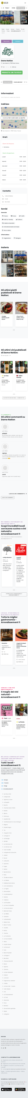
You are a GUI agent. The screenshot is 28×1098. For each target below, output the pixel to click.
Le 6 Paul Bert (6, 902)
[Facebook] (5, 1048)
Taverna (5, 933)
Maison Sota (6, 922)
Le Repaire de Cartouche (9, 852)
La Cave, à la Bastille (8, 905)
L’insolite (5, 927)
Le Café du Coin (7, 847)
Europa (13, 29)
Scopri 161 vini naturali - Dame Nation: (14, 397)
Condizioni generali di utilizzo (13, 1071)
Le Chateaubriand (8, 994)
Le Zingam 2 (6, 836)
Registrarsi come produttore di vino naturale (14, 1063)
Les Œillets (6, 914)
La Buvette (6, 861)
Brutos (5, 930)
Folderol (5, 975)
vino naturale (20, 1082)
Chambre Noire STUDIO (9, 808)
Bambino (5, 1005)
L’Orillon (5, 983)
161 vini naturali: (5, 355)
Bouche (5, 805)
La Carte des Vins (7, 844)
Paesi (7, 8)
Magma (5, 824)
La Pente (21, 722)
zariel (4, 474)
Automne (5, 863)
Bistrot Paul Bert (7, 953)
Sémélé (5, 841)
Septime (5, 966)
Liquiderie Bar (6, 819)
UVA (4, 991)
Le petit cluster (18, 558)
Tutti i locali (20, 8)
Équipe (3, 1071)
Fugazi (5, 866)
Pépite (5, 1011)
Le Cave (5, 997)
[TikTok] (3, 1048)
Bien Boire (6, 958)
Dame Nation (8, 82)
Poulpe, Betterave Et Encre (5, 317)
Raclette (4, 643)
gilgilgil (4, 433)
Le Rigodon (6, 1014)
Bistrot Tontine (7, 925)
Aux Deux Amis (7, 794)
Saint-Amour (19, 376)
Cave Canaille (7, 849)
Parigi (8, 31)
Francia (18, 29)
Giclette (5, 897)
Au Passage (6, 838)
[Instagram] (1, 1048)
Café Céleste (21, 659)
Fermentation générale (9, 1008)
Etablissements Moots (9, 883)
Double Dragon (7, 827)
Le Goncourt (6, 947)
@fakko (18, 718)
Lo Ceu (5, 376)
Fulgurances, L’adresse (9, 980)
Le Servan (6, 978)
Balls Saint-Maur (7, 911)
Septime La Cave (7, 799)
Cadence (5, 900)
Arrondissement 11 (16, 31)
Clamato (5, 969)
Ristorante (6, 41)
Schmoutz (6, 816)
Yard (7, 718)
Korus (4, 1003)
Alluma (5, 813)
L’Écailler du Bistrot (8, 877)
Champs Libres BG (8, 961)
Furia (4, 950)
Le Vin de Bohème (8, 886)
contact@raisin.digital (8, 1069)
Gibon (5, 941)
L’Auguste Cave (7, 833)
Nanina (5, 869)
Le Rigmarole (6, 796)
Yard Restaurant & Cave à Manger (12, 822)
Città (13, 8)
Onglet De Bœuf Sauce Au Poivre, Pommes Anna (21, 645)
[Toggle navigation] (25, 3)
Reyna (5, 964)
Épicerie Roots (7, 872)
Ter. (4, 652)
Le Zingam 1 (6, 955)
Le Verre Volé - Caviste (9, 986)
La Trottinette (7, 936)
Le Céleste (6, 880)
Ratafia (5, 810)
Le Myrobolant (7, 557)
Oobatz (5, 855)
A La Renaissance (7, 894)
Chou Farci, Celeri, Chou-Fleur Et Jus (20, 317)
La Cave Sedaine (7, 939)
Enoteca (17, 41)
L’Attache (5, 916)
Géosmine (6, 1000)
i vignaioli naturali (19, 1039)
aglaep (4, 453)
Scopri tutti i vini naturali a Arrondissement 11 (14, 594)
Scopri (7, 29)
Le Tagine (6, 888)
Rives (4, 874)
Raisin (3, 29)
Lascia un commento (17, 494)
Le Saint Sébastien (8, 972)
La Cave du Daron (8, 908)
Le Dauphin (6, 802)
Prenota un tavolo (12, 72)
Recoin (5, 858)
